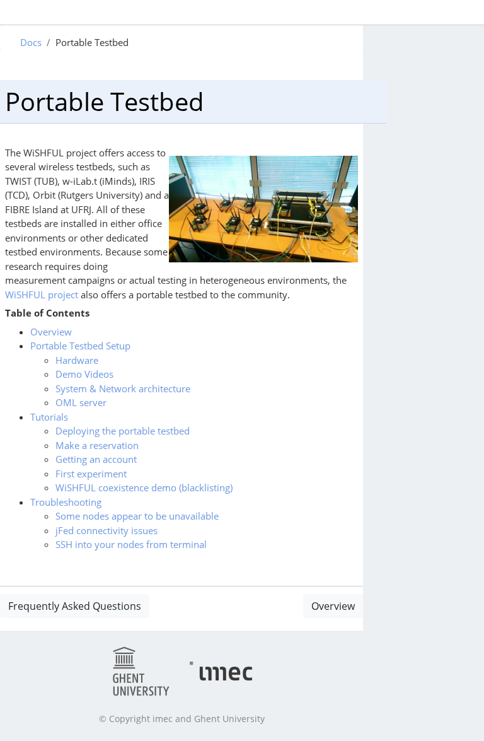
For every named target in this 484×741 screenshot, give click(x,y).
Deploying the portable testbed (122, 430)
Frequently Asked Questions (74, 606)
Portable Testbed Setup (80, 345)
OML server (81, 402)
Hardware (76, 360)
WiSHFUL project (41, 294)
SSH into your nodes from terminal (131, 544)
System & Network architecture (122, 388)
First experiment (91, 473)
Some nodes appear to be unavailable (137, 516)
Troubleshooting (65, 502)
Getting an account (96, 459)
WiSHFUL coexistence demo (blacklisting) (144, 487)
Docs (31, 42)
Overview (51, 331)
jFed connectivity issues (106, 530)
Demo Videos (84, 374)
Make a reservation (97, 445)
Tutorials (49, 417)
